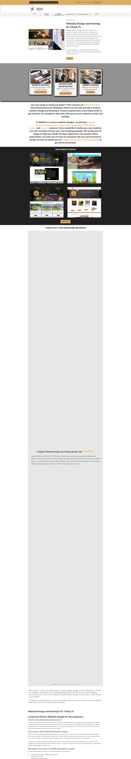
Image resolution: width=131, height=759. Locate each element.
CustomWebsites (46, 14)
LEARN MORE (90, 92)
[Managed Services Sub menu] (76, 14)
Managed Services (70, 14)
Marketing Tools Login (52, 2)
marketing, (77, 125)
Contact (97, 13)
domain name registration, (58, 125)
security (45, 128)
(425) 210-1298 (80, 2)
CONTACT (69, 58)
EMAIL (88, 2)
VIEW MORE (65, 221)
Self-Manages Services (83, 14)
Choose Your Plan (40, 92)
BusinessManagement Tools (59, 14)
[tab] (51, 684)
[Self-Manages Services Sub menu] (90, 14)
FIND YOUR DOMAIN (65, 93)
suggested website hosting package (80, 139)
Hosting (32, 2)
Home (34, 13)
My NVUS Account (40, 2)
